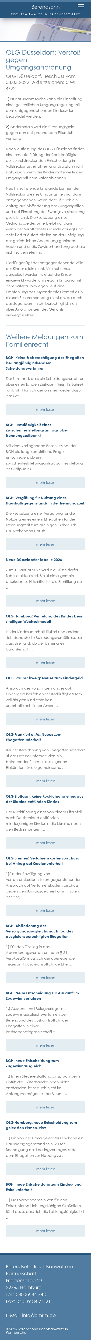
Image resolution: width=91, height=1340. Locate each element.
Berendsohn (46, 7)
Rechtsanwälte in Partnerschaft (45, 14)
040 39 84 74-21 (34, 1301)
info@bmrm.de (39, 1315)
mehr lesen (45, 409)
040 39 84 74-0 (31, 1294)
